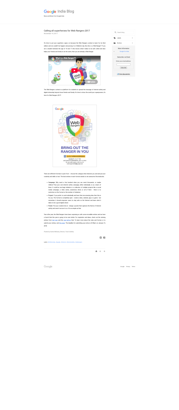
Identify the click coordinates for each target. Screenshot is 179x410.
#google (58, 242)
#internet (63, 242)
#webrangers (78, 242)
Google (122, 266)
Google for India (124, 51)
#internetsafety (71, 242)
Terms (133, 266)
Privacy (128, 266)
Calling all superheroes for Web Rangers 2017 (67, 30)
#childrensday (52, 242)
